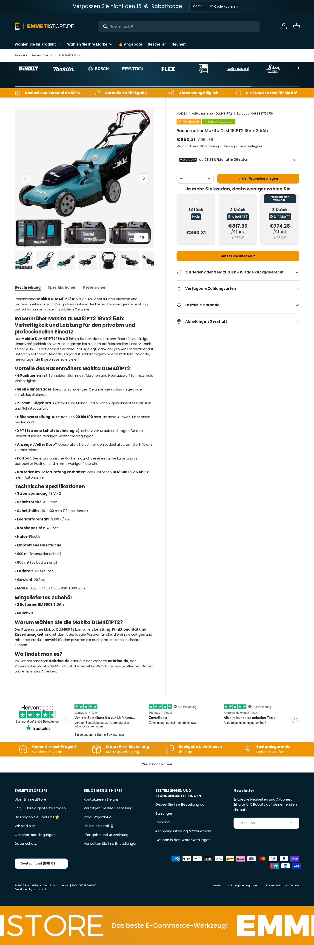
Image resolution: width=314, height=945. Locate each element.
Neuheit (178, 44)
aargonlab (40, 889)
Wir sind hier (25, 825)
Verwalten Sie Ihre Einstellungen (110, 843)
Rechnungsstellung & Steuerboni (183, 831)
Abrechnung (209, 146)
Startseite (21, 55)
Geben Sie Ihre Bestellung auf (180, 804)
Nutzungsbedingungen (243, 885)
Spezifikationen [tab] (62, 287)
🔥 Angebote (130, 44)
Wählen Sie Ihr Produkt (35, 44)
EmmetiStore (33, 885)
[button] (296, 26)
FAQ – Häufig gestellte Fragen (40, 808)
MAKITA (182, 113)
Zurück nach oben (157, 764)
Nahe (216, 885)
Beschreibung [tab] (28, 287)
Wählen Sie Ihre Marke (87, 44)
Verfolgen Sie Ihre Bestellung (108, 808)
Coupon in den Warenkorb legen (183, 839)
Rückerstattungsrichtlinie (282, 885)
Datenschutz (26, 843)
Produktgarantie (97, 817)
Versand (162, 822)
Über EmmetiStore (30, 799)
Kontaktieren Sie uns (101, 799)
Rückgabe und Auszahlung (106, 834)
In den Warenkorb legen (258, 178)
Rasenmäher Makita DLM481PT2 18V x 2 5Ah (57, 55)
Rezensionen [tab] (94, 287)
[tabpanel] (84, 485)
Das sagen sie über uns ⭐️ (37, 817)
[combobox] (179, 26)
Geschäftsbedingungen (35, 834)
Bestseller (157, 44)
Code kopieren (226, 6)
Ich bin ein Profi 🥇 (99, 825)
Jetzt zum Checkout (238, 256)
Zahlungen (164, 813)
